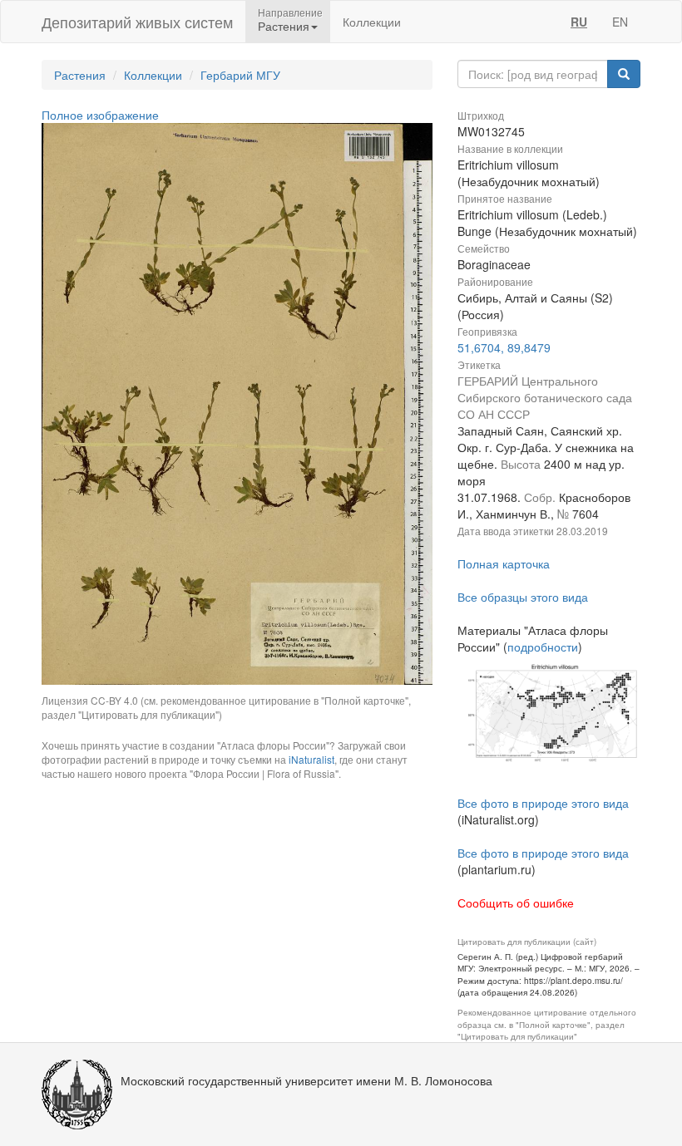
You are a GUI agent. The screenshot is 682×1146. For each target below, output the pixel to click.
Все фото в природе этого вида (543, 802)
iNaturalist (311, 759)
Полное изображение (100, 114)
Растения (80, 74)
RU (579, 21)
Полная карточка (503, 563)
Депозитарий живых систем (137, 21)
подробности (542, 646)
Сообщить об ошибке (515, 902)
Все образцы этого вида (522, 596)
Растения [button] (283, 25)
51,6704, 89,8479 (504, 347)
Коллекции (372, 21)
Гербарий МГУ (240, 74)
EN (620, 21)
